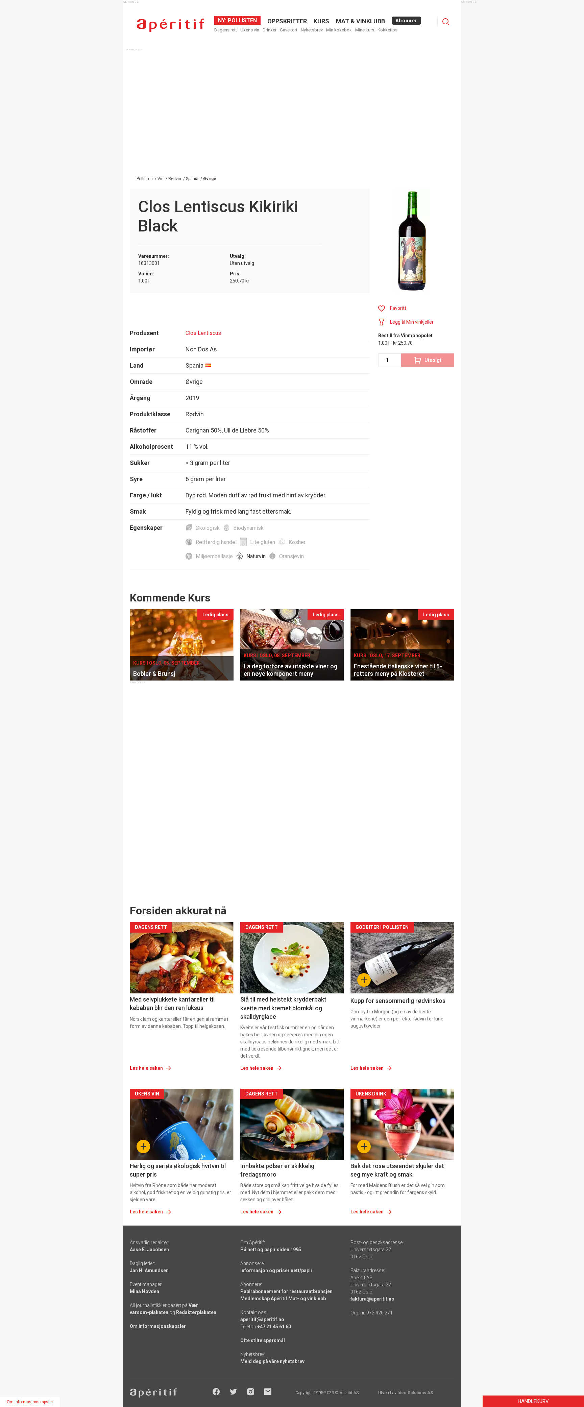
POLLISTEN (241, 20)
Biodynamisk (248, 528)
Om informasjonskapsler (158, 1326)
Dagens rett (225, 29)
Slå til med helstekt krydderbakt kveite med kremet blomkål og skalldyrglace (283, 1008)
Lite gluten (262, 542)
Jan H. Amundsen (149, 1270)
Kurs (321, 21)
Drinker (269, 29)
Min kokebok (339, 29)
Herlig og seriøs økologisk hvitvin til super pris (178, 1170)
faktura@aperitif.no (372, 1299)
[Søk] (446, 21)
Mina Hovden (144, 1291)
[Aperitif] (170, 25)
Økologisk (208, 528)
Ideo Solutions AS (415, 1392)
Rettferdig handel (216, 542)
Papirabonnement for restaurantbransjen (286, 1291)
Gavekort (288, 29)
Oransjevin (291, 556)
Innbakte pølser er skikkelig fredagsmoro (277, 1170)
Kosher (297, 542)
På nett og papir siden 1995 (270, 1249)
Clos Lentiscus (203, 333)
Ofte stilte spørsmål (262, 1340)
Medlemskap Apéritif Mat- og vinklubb (283, 1298)
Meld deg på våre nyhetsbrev (272, 1361)
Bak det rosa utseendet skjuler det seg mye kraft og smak (397, 1170)
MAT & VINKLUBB (360, 21)
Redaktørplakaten (196, 1312)
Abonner (406, 20)
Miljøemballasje (214, 556)
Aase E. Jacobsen (149, 1249)
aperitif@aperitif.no (262, 1319)
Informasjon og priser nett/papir (276, 1270)
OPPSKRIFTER (287, 21)
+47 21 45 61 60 (274, 1326)
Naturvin (256, 556)
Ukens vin (249, 29)
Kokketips (387, 29)
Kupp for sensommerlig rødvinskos (397, 1000)
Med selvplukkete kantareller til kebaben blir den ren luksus (172, 1003)
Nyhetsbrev (312, 29)
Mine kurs (364, 29)
